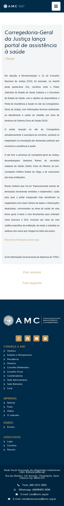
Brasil (10, 59)
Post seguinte (32, 283)
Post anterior (32, 272)
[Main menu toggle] (56, 6)
